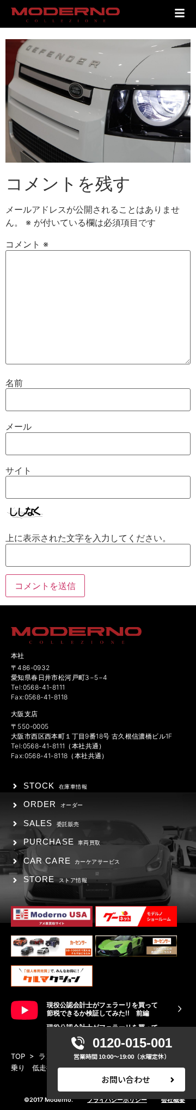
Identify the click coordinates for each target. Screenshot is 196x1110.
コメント (26, 244)
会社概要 (173, 1099)
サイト (18, 470)
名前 (14, 383)
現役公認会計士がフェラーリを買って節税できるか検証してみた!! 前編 (102, 1009)
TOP (18, 1056)
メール (18, 426)
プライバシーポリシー (117, 1099)
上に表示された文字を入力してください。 (88, 538)
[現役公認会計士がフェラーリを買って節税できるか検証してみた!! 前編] (179, 1009)
